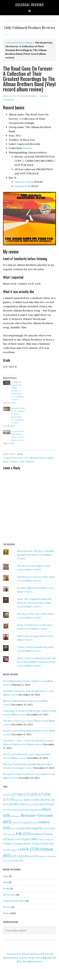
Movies (7, 907)
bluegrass (35, 810)
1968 (28, 799)
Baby (5, 882)
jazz (31, 839)
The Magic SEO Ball (34, 957)
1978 (14, 810)
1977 (6, 810)
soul (33, 856)
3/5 (31, 794)
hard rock (16, 839)
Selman (27, 148)
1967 (19, 800)
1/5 (7, 794)
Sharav (27, 953)
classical (16, 823)
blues (6, 461)
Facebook (23, 961)
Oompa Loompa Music (19, 843)
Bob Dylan (15, 816)
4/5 (44, 794)
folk (23, 833)
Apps (5, 876)
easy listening (30, 828)
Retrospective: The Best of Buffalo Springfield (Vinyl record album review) (35, 555)
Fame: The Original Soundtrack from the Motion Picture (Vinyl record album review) (34, 603)
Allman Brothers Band (41, 457)
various (16, 860)
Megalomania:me (12, 957)
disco (14, 828)
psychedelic (45, 843)
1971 (8, 804)
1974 (39, 804)
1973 (29, 804)
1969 (39, 799)
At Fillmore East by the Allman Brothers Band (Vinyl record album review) (17, 391)
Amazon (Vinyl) (23, 181)
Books (6, 888)
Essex (11, 834)
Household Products (14, 900)
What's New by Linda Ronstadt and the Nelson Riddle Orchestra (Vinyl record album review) (36, 662)
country (14, 461)
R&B (6, 850)
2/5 (17, 794)
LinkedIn (51, 957)
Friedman (38, 834)
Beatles (23, 810)
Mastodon (36, 961)
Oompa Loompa (45, 839)
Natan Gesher (14, 953)
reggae (14, 850)
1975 (20, 457)
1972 (19, 804)
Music (29, 42)
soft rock (19, 856)
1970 (49, 799)
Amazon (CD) (22, 186)
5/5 (26, 457)
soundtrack (44, 856)
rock (21, 461)
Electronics (9, 894)
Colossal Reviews (29, 4)
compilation (29, 822)
